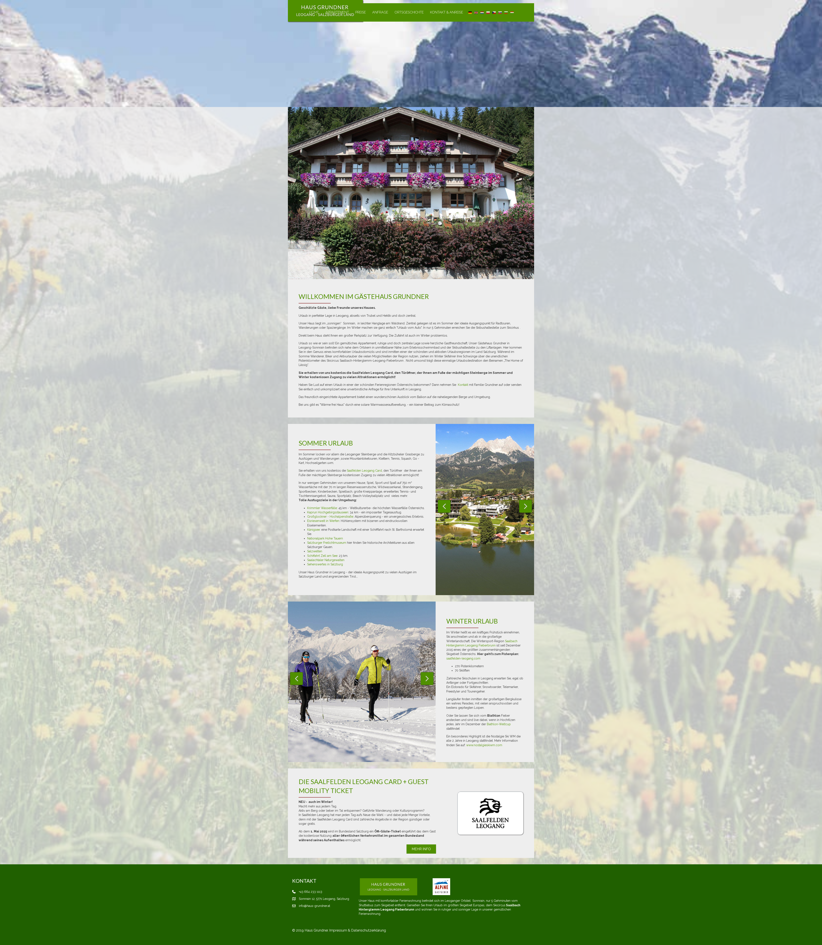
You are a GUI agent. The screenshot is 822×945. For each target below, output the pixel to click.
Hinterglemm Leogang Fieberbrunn (471, 645)
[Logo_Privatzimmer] (425, 886)
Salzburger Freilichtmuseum (326, 542)
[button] (444, 506)
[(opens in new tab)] (490, 813)
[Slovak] (500, 12)
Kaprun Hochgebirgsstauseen (327, 512)
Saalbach (511, 641)
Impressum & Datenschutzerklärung (357, 930)
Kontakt (463, 384)
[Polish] (488, 12)
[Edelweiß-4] (477, 887)
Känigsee (313, 529)
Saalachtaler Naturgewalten (325, 560)
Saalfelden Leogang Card (364, 470)
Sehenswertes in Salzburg (325, 564)
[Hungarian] (512, 12)
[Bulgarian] (506, 12)
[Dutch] (482, 12)
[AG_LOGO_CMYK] (441, 886)
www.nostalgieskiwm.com (484, 745)
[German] (470, 12)
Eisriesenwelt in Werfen (323, 521)
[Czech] (494, 12)
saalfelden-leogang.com (463, 658)
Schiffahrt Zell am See (322, 555)
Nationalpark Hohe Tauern (325, 538)
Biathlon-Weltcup (499, 724)
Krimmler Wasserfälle (322, 508)
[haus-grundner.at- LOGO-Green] (388, 886)
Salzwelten (314, 551)
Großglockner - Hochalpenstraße (330, 516)
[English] (476, 12)
